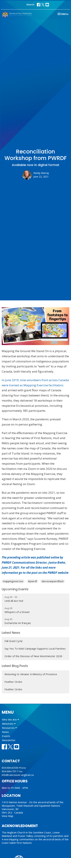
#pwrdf (32, 581)
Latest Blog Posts (15, 666)
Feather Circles (13, 681)
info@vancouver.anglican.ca (18, 775)
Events (6, 736)
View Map (7, 816)
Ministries (8, 723)
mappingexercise (13, 581)
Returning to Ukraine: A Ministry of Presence (30, 674)
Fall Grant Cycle (13, 641)
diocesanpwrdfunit (53, 581)
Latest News (11, 632)
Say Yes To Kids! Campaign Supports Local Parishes (35, 648)
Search (30, 4)
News (5, 732)
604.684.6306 (10, 767)
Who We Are (9, 719)
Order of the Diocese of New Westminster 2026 (33, 656)
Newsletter (9, 740)
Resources (8, 727)
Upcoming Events (15, 589)
